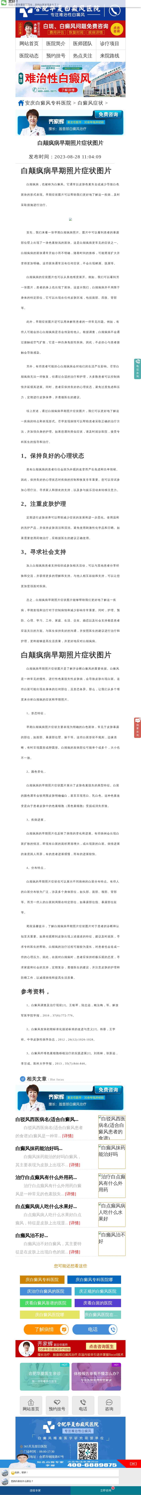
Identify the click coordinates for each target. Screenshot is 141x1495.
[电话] (111, 10)
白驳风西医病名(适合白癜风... (46, 1119)
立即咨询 (107, 1489)
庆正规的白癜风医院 (97, 1291)
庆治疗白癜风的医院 (45, 1291)
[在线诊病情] (70, 122)
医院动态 (29, 55)
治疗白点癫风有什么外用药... (46, 1177)
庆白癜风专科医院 (42, 1279)
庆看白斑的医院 (97, 1303)
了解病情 (44, 1329)
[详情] (67, 1136)
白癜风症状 (91, 103)
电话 (93, 1329)
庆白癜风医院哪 (49, 1314)
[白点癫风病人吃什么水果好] (112, 1215)
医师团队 (82, 43)
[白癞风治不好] (112, 1244)
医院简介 (56, 43)
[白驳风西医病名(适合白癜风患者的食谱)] (112, 1127)
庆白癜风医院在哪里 (103, 1314)
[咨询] (56, 10)
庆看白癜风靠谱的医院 (45, 1303)
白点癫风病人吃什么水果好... (46, 1206)
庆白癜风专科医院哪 (94, 1279)
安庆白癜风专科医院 (48, 103)
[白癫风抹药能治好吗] (112, 1157)
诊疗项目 (109, 43)
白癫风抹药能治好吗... (38, 1148)
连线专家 (35, 1490)
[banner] (70, 79)
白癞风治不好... (31, 1235)
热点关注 (82, 55)
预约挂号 (56, 55)
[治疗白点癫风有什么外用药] (112, 1186)
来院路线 (109, 55)
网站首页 (29, 43)
